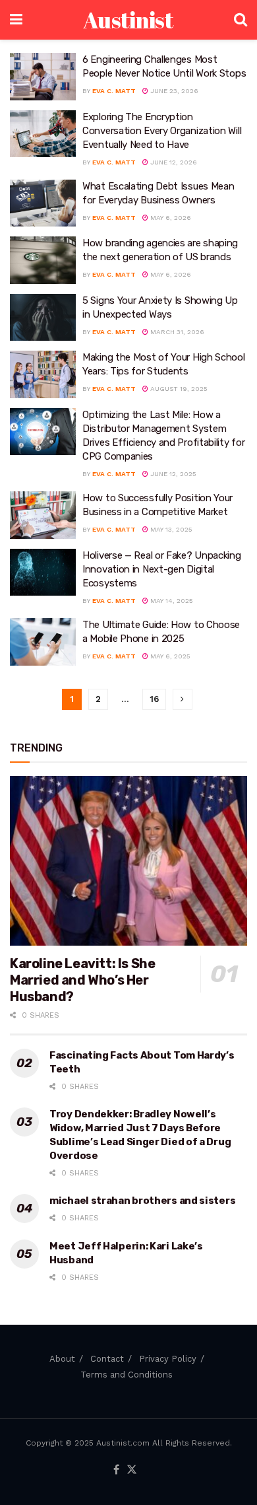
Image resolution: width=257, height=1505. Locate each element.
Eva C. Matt (114, 90)
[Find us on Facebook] (116, 1470)
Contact (107, 1359)
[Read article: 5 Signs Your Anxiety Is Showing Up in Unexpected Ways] (43, 317)
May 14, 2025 (170, 600)
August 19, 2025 (178, 388)
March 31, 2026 (176, 331)
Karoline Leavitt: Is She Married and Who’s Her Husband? (82, 980)
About (62, 1359)
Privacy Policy (167, 1359)
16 (154, 699)
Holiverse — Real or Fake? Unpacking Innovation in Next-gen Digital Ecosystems (161, 569)
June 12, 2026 (172, 162)
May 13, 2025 (170, 529)
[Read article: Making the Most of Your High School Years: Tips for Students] (43, 374)
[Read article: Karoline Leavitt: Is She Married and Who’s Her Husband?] (128, 861)
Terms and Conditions (126, 1375)
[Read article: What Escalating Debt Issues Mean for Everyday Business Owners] (43, 203)
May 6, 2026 (169, 217)
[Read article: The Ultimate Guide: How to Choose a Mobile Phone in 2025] (43, 642)
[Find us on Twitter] (132, 1470)
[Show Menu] (16, 20)
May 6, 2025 (169, 656)
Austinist (128, 20)
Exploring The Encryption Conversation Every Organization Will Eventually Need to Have (161, 131)
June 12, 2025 (172, 473)
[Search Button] (240, 20)
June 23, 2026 (173, 90)
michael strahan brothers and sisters (142, 1201)
